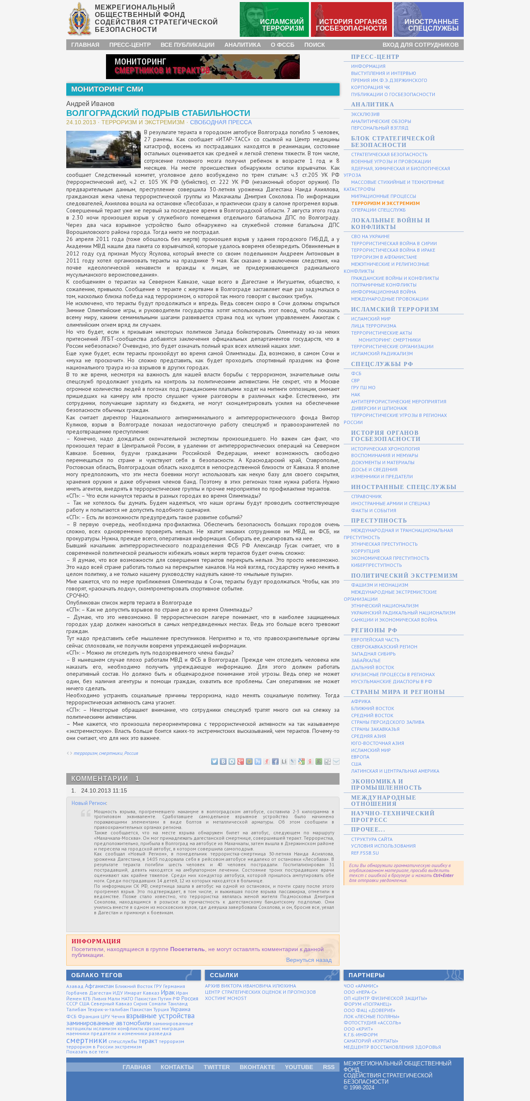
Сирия (140, 1003)
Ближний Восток (134, 986)
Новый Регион (89, 803)
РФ (176, 998)
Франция (88, 1016)
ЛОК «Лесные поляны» (372, 1016)
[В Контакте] (222, 761)
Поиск (314, 44)
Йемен (74, 998)
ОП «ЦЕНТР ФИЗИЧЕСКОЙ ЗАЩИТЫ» (385, 998)
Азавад (75, 986)
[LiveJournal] (292, 761)
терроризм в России (89, 1046)
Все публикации (187, 44)
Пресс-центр (130, 44)
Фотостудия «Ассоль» (372, 1022)
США (84, 1003)
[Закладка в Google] (301, 761)
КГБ (87, 998)
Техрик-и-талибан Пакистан (119, 1009)
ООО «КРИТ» (358, 1029)
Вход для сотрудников (421, 44)
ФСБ (71, 1016)
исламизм (104, 1028)
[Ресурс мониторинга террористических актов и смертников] (203, 66)
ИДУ (118, 993)
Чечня (118, 1016)
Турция (161, 1009)
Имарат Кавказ (141, 993)
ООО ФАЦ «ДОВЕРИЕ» (369, 1010)
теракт (148, 1040)
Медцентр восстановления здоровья (392, 1047)
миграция (173, 1028)
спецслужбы (122, 1041)
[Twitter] (214, 761)
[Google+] (240, 761)
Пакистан (146, 998)
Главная (85, 44)
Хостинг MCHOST (226, 998)
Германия (174, 986)
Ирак (168, 992)
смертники (111, 753)
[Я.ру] (266, 761)
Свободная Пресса (221, 122)
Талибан (76, 1009)
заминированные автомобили (108, 1023)
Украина (180, 1009)
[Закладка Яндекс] (309, 761)
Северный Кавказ (111, 1003)
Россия (131, 753)
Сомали (157, 1003)
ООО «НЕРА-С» (360, 992)
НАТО (127, 998)
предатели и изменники (119, 1033)
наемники (77, 1033)
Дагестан (100, 993)
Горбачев (77, 993)
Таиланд (178, 1003)
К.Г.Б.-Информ (361, 1034)
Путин (164, 998)
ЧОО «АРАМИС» (361, 986)
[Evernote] (318, 761)
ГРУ (158, 986)
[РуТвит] (257, 761)
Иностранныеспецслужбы (432, 25)
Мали (114, 998)
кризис (153, 1028)
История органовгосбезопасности (351, 25)
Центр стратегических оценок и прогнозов (260, 992)
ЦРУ (105, 1016)
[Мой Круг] (231, 761)
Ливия (99, 998)
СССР (72, 1003)
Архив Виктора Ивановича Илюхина (250, 986)
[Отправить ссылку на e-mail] (336, 761)
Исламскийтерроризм (282, 25)
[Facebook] (275, 761)
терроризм (85, 753)
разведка (160, 1033)
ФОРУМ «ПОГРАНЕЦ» (368, 1004)
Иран (182, 993)
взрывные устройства (160, 1015)
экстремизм (128, 1046)
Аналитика (242, 44)
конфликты (130, 1028)
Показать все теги (87, 1051)
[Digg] (327, 761)
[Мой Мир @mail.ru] (249, 761)
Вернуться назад (309, 959)
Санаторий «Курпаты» (371, 1041)
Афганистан (99, 986)
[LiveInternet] (283, 761)
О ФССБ (282, 44)
